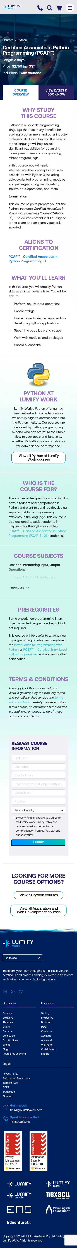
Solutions (8, 1017)
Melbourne (47, 1017)
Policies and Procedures (16, 1078)
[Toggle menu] (70, 8)
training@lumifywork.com (26, 1110)
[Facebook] (13, 991)
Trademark (9, 1091)
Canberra (46, 1031)
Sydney (45, 1013)
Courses (8, 40)
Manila (45, 1053)
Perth (44, 1026)
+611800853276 (20, 1121)
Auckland (46, 1040)
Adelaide (46, 1035)
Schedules (9, 1035)
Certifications (10, 1040)
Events (6, 1044)
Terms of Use (10, 1082)
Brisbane (46, 1022)
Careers (7, 1031)
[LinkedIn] (5, 991)
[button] (20, 92)
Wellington (47, 1044)
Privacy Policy (10, 1073)
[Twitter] (20, 991)
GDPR (6, 1087)
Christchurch (48, 1049)
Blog (5, 1049)
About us (8, 1022)
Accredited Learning (14, 1053)
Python (22, 40)
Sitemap (7, 1096)
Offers (6, 1026)
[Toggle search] (49, 8)
